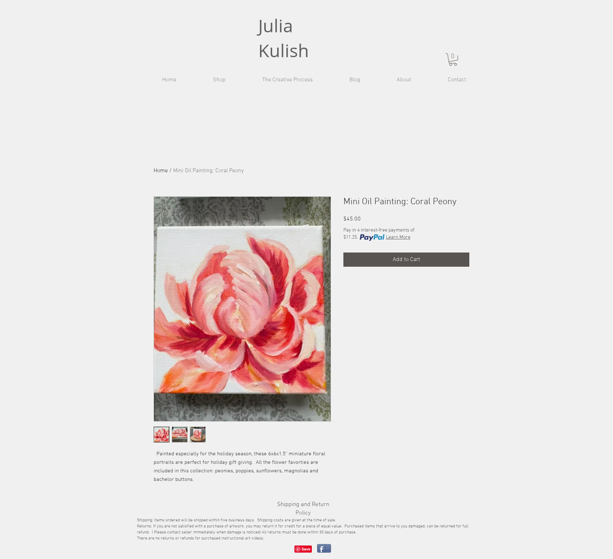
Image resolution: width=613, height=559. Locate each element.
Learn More (398, 237)
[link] (453, 59)
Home (161, 170)
